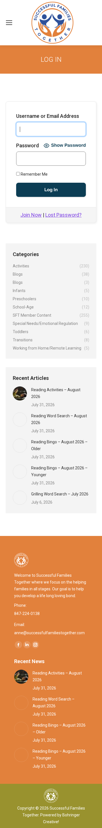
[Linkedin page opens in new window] (27, 644)
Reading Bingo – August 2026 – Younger (59, 471)
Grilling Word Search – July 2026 (59, 494)
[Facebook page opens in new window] (18, 644)
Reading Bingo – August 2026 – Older (59, 445)
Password (27, 145)
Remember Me (34, 174)
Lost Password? (63, 215)
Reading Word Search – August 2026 (59, 419)
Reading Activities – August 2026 (55, 393)
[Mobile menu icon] (9, 22)
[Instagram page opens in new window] (35, 644)
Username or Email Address (47, 116)
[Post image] (20, 393)
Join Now (31, 215)
